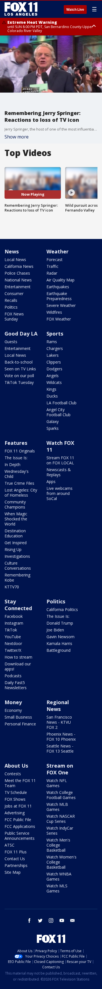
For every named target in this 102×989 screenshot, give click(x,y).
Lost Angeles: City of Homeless (21, 492)
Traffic (52, 266)
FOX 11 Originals (20, 451)
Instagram (14, 623)
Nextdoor (13, 643)
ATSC (9, 845)
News (12, 251)
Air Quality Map (60, 280)
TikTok (11, 630)
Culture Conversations (18, 565)
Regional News (57, 705)
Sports (54, 333)
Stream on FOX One (59, 769)
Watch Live (75, 10)
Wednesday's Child (17, 474)
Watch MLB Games (57, 807)
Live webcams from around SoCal (59, 493)
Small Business (18, 717)
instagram (51, 920)
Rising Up (13, 549)
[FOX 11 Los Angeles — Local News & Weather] (21, 9)
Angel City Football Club (58, 412)
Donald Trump (59, 623)
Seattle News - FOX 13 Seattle (60, 748)
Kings (51, 389)
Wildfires (54, 312)
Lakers (52, 355)
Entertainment (18, 286)
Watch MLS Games (56, 888)
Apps (51, 481)
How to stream (18, 657)
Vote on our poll (19, 375)
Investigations (17, 556)
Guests (11, 341)
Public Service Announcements (20, 835)
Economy (13, 710)
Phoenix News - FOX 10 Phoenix (61, 736)
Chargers (54, 348)
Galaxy (52, 421)
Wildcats (54, 382)
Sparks (52, 428)
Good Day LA (21, 333)
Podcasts (13, 675)
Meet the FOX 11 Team (20, 783)
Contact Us (15, 858)
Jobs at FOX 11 (18, 806)
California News (19, 266)
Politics (11, 307)
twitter (40, 920)
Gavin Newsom (60, 636)
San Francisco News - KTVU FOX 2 (59, 722)
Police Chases (17, 273)
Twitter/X (13, 650)
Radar (51, 273)
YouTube (13, 636)
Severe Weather (61, 305)
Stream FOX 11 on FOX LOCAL (60, 460)
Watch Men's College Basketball (58, 845)
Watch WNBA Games (58, 876)
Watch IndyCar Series (59, 830)
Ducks (52, 396)
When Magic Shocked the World (16, 519)
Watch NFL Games (56, 783)
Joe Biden (55, 630)
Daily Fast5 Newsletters (16, 685)
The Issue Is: (16, 457)
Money (13, 702)
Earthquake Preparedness (59, 296)
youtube (61, 920)
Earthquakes (57, 286)
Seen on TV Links (20, 368)
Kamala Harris (59, 643)
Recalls (11, 300)
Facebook (14, 616)
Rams (51, 341)
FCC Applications (20, 826)
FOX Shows (15, 799)
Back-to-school (19, 362)
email (72, 920)
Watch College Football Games (61, 795)
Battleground (58, 650)
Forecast (54, 259)
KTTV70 (12, 586)
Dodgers (54, 368)
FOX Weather (58, 319)
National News (18, 280)
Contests (13, 773)
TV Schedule (16, 792)
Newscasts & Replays (58, 472)
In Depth (12, 464)
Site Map (13, 872)
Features (16, 442)
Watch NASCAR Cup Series (60, 818)
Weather (57, 251)
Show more (17, 137)
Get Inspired (16, 542)
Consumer (14, 293)
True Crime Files (19, 483)
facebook (29, 920)
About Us (16, 765)
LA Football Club (61, 402)
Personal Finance (20, 724)
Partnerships (16, 865)
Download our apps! (18, 666)
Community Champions (15, 504)
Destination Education (15, 533)
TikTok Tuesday (19, 382)
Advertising (15, 812)
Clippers (53, 362)
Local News (15, 259)
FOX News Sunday (14, 316)
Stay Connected (18, 605)
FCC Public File (18, 819)
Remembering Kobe (17, 577)
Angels (52, 375)
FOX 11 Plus (16, 852)
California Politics (62, 609)
